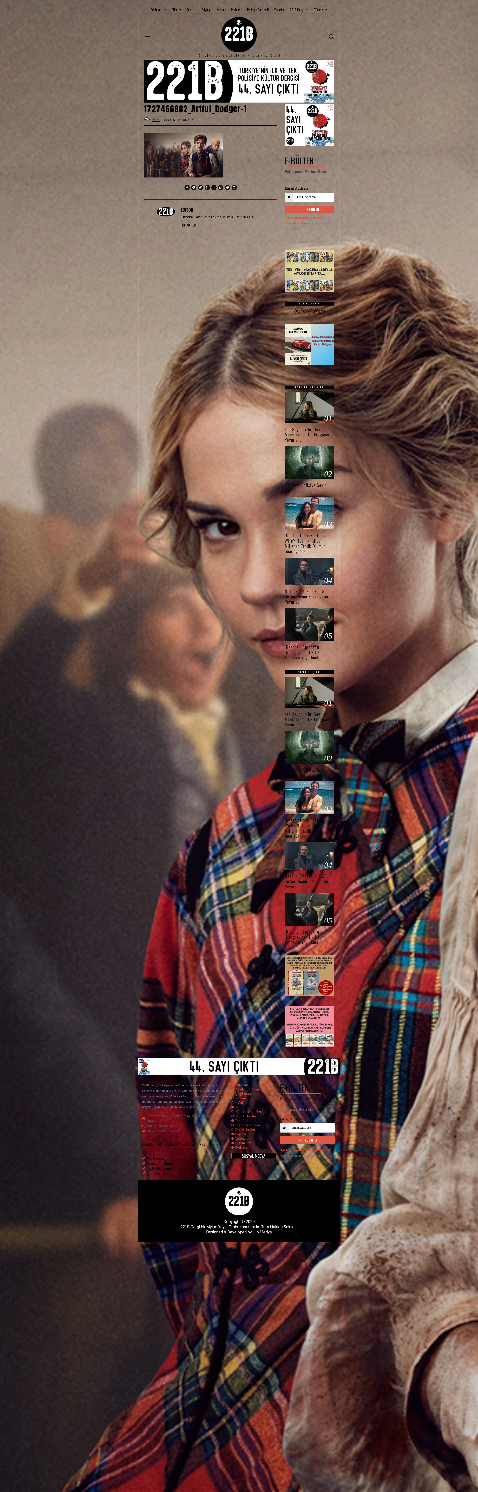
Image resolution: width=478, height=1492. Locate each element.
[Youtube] (262, 1166)
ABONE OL (312, 209)
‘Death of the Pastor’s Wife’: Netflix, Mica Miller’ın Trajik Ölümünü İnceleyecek (306, 543)
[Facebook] (251, 1166)
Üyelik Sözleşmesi (296, 218)
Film (174, 9)
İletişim (216, 1145)
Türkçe (318, 9)
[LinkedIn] (256, 1166)
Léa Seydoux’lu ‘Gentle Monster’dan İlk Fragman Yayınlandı (307, 434)
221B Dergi (297, 9)
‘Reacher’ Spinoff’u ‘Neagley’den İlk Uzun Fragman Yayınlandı (304, 652)
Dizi (189, 9)
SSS (202, 1145)
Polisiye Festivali (258, 9)
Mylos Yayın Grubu (222, 1226)
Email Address (297, 188)
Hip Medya (262, 1232)
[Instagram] (239, 1166)
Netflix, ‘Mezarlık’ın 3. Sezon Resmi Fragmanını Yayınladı (306, 596)
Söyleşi (206, 9)
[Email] (267, 1166)
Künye (172, 1145)
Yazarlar (279, 9)
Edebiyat (156, 9)
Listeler (221, 9)
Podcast (236, 9)
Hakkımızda (153, 1145)
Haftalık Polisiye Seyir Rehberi (305, 487)
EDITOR (187, 209)
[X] (245, 1166)
